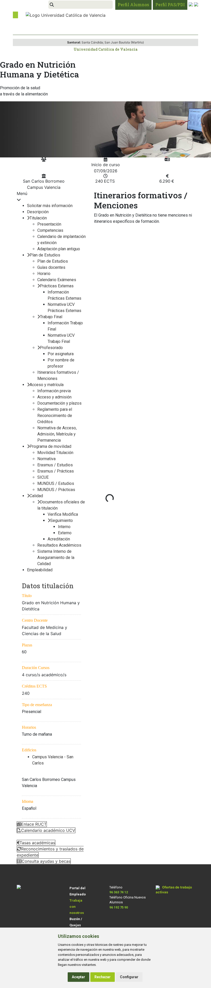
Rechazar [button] (102, 977)
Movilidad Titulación (55, 452)
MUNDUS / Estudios (55, 483)
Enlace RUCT (34, 824)
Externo (65, 532)
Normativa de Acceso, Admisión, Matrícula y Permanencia (57, 434)
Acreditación (59, 539)
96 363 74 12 (118, 892)
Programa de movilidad (50, 446)
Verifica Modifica (63, 514)
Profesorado (51, 347)
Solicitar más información (50, 205)
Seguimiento (61, 520)
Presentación (49, 224)
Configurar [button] (129, 977)
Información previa (54, 390)
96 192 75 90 (118, 907)
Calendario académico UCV (48, 830)
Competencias (50, 230)
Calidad (36, 495)
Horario (43, 273)
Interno (64, 526)
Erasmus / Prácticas (55, 471)
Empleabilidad (39, 569)
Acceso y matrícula (47, 384)
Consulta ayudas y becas (46, 861)
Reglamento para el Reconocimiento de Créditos (54, 415)
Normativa (46, 458)
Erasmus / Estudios (55, 464)
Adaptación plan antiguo (58, 248)
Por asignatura (61, 353)
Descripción (38, 211)
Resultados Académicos (59, 545)
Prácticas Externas (57, 285)
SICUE (43, 477)
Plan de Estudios (45, 255)
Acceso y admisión (54, 397)
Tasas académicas (37, 842)
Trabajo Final (51, 316)
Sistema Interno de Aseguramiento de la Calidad (55, 557)
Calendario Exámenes (56, 279)
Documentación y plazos (59, 403)
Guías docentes (51, 267)
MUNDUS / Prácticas (56, 489)
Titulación (38, 218)
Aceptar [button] (78, 977)
